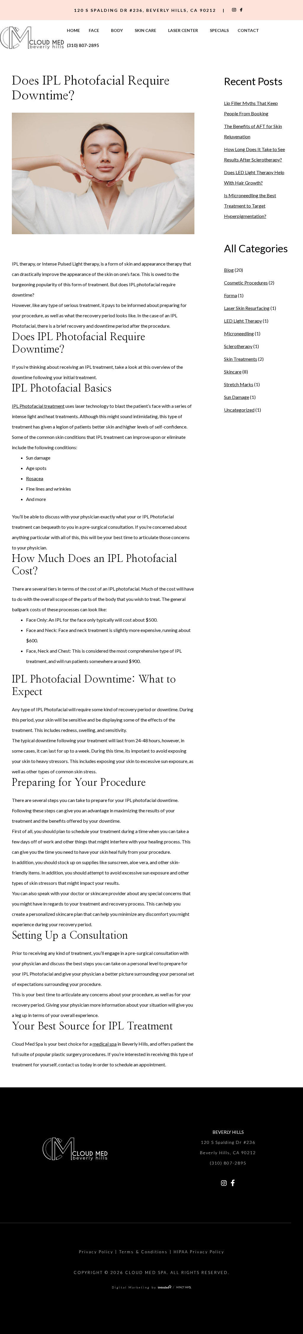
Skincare (232, 371)
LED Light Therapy (243, 321)
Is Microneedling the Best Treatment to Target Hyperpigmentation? (250, 206)
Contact (248, 30)
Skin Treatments (240, 359)
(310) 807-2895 (83, 45)
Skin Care (145, 30)
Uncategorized (239, 410)
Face (94, 30)
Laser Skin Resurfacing (247, 308)
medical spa (105, 1044)
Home (73, 30)
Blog (229, 270)
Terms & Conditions (143, 1251)
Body (117, 30)
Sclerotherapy (238, 346)
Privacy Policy (96, 1251)
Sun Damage (236, 397)
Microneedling (239, 333)
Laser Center (183, 30)
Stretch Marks (238, 384)
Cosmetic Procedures (246, 282)
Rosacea (34, 478)
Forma (230, 295)
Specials (219, 30)
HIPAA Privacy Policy (199, 1251)
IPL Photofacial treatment (38, 406)
